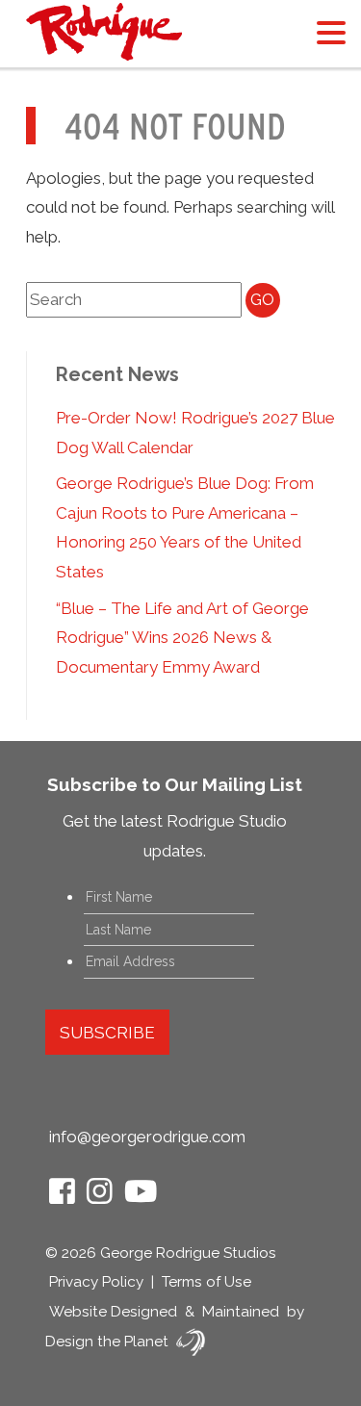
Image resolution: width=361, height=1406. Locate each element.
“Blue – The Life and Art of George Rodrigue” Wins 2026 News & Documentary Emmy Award (182, 638)
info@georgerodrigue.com (147, 1136)
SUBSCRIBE (107, 1032)
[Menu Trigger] (330, 31)
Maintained (240, 1311)
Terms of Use (206, 1282)
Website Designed (113, 1311)
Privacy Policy (96, 1282)
